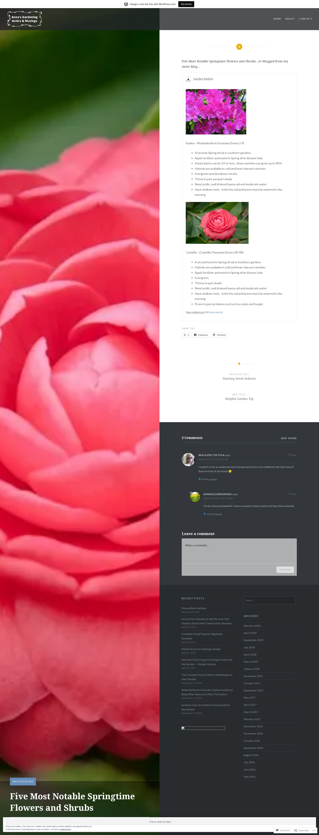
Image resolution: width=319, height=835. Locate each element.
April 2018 (250, 654)
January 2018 (251, 668)
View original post (195, 312)
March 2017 (251, 712)
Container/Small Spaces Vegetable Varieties (202, 636)
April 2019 (250, 632)
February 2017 (252, 719)
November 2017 (253, 676)
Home (277, 18)
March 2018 (251, 661)
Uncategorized (22, 781)
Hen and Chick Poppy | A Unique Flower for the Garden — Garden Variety (207, 661)
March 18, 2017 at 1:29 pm (218, 498)
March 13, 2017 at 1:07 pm (213, 459)
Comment (285, 569)
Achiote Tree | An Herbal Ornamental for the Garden (205, 707)
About (290, 18)
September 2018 (253, 640)
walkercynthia (211, 455)
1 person (213, 479)
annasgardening (217, 494)
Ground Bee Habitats (194, 608)
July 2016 (249, 762)
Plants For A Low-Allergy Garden (200, 649)
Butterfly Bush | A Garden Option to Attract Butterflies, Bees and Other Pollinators (207, 692)
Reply (294, 455)
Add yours (289, 438)
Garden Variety (203, 78)
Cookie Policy (65, 829)
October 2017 (252, 683)
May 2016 (249, 776)
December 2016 (253, 726)
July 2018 (249, 647)
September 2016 (253, 747)
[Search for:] (270, 600)
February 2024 (252, 625)
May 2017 (249, 697)
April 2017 (250, 704)
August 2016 (251, 755)
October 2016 (252, 740)
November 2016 (253, 733)
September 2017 (253, 690)
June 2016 (250, 769)
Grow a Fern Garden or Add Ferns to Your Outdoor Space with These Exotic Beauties (206, 621)
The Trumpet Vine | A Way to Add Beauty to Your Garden (206, 677)
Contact (305, 18)
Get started (186, 4)
